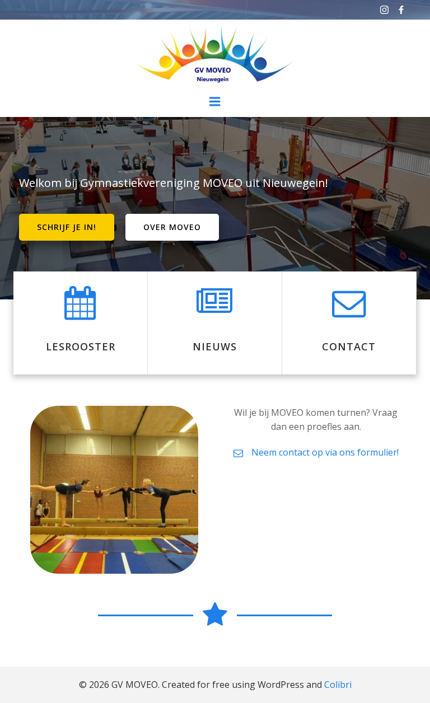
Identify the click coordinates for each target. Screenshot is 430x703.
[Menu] (215, 101)
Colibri (338, 684)
